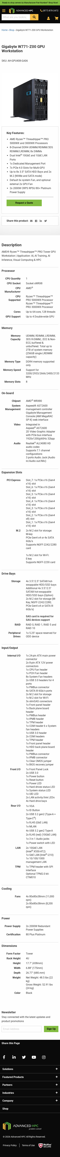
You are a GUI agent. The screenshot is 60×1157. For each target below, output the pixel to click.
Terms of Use (28, 1145)
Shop (11, 30)
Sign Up (51, 1028)
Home (5, 30)
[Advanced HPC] (21, 10)
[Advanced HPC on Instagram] (42, 1057)
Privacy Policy (10, 1145)
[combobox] (16, 17)
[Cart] (55, 18)
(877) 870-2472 (50, 10)
